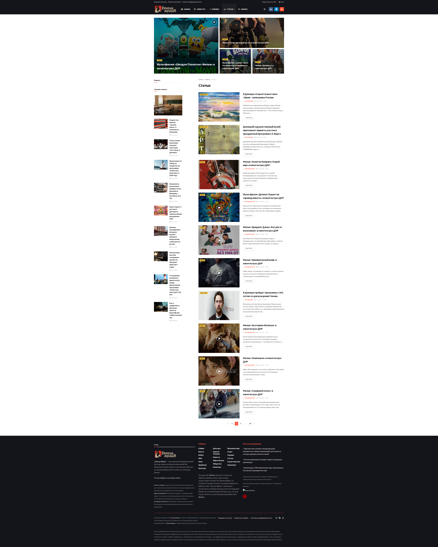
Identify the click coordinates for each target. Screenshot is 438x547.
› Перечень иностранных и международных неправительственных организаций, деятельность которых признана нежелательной (262, 451)
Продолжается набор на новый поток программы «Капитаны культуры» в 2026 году (175, 168)
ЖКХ (200, 458)
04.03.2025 (259, 137)
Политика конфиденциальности (192, 2)
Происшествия (233, 448)
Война (200, 455)
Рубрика (207, 79)
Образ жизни (218, 460)
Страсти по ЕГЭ (162, 109)
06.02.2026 (174, 155)
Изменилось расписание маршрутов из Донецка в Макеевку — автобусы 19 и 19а (175, 191)
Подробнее (249, 118)
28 (250, 424)
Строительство (233, 462)
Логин (282, 2)
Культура (203, 94)
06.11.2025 (174, 222)
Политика (217, 467)
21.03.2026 (174, 135)
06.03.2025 (259, 101)
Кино (160, 60)
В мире (201, 448)
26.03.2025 (175, 73)
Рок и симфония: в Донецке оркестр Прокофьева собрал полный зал (175, 310)
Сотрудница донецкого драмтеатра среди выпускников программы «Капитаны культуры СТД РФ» (175, 285)
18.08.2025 (174, 320)
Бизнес (244, 9)
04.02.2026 (174, 178)
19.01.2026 (174, 201)
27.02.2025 (261, 169)
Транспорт (231, 465)
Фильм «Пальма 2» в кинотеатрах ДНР (264, 66)
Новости (201, 9)
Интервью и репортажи (161, 501)
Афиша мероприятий (160, 493)
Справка (215, 9)
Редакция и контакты (160, 2)
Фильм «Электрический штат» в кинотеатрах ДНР (245, 42)
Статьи (230, 9)
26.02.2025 (261, 332)
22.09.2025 (174, 298)
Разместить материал (174, 2)
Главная (200, 79)
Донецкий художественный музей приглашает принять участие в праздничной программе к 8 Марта (262, 130)
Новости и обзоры (159, 485)
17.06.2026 (160, 113)
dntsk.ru (212, 475)
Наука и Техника (216, 453)
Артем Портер (164, 73)
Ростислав (249, 101)
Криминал (202, 465)
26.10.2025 (174, 247)
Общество (217, 464)
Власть (201, 452)
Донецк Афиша (160, 461)
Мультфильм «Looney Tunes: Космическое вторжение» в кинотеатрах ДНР (235, 65)
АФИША (187, 9)
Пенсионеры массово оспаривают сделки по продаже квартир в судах (174, 260)
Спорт (229, 452)
